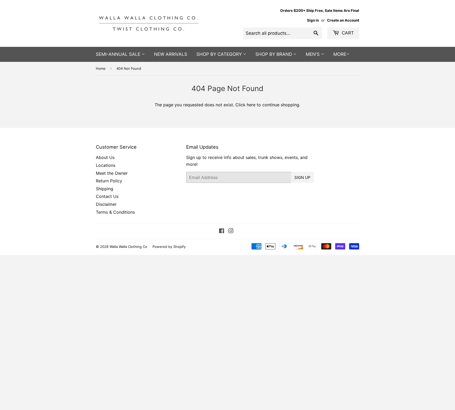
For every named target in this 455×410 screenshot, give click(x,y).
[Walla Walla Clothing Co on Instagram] (231, 231)
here (251, 104)
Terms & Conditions (115, 212)
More (339, 54)
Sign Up (302, 177)
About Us (105, 157)
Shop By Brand (274, 54)
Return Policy (109, 180)
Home (101, 68)
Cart (347, 33)
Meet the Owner (112, 173)
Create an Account (343, 20)
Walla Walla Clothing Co (128, 246)
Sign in (313, 20)
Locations (105, 165)
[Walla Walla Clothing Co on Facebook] (221, 231)
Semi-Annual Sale (119, 54)
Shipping (104, 188)
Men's (313, 54)
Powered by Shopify (169, 246)
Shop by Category (219, 54)
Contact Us (107, 196)
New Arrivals (170, 54)
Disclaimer (106, 204)
